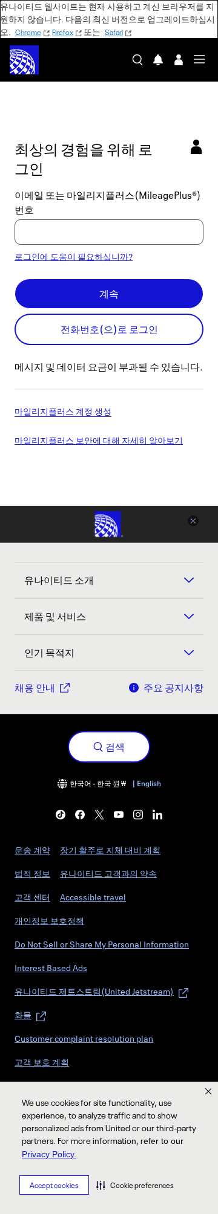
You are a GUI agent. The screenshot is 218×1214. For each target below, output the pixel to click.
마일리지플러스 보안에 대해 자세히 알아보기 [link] (99, 441)
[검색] (137, 59)
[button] (135, 1185)
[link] (60, 814)
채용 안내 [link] (35, 687)
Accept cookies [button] (54, 1185)
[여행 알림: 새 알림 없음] (158, 60)
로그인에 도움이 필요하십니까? (74, 256)
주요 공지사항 (173, 687)
